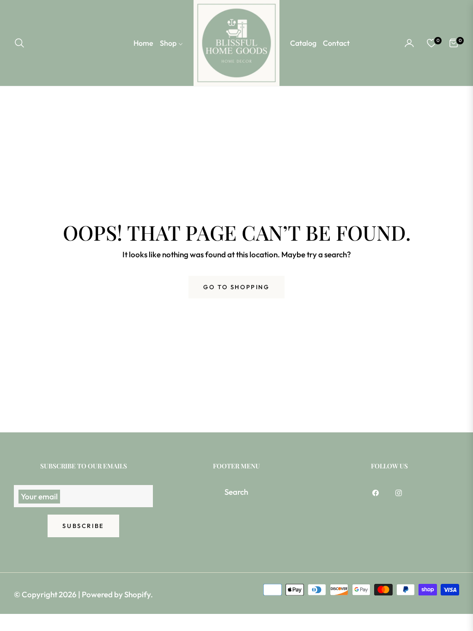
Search (236, 492)
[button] (22, 42)
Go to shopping (236, 287)
